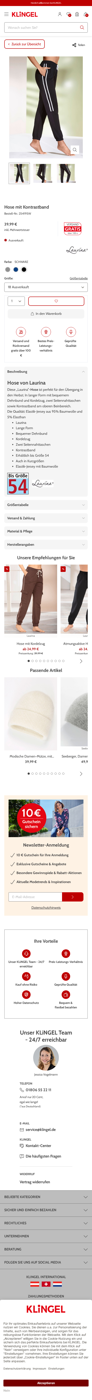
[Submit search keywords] (82, 27)
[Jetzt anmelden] (72, 897)
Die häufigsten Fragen (43, 1156)
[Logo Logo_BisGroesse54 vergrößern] (18, 483)
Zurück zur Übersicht (26, 44)
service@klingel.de (41, 1129)
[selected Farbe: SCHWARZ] (24, 269)
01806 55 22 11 (38, 1090)
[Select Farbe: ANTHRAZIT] (7, 269)
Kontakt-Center (38, 1145)
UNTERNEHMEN (16, 1236)
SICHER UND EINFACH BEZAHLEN (30, 1210)
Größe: (8, 278)
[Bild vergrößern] (75, 149)
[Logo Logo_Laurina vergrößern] (77, 250)
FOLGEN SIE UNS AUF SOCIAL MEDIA (32, 1262)
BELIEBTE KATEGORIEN (22, 1197)
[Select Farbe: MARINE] (15, 269)
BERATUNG (12, 1249)
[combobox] (46, 27)
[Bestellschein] (77, 14)
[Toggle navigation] (6, 14)
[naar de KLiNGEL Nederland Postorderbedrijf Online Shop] (57, 1284)
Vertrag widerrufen (35, 1182)
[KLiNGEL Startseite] (25, 14)
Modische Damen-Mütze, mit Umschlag (31, 756)
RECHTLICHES (15, 1223)
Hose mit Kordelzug (31, 644)
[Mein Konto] (60, 14)
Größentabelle (79, 278)
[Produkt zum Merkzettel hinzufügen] (56, 301)
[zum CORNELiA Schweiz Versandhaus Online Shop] (46, 1284)
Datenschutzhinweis (46, 908)
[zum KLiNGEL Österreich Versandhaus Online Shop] (34, 1284)
